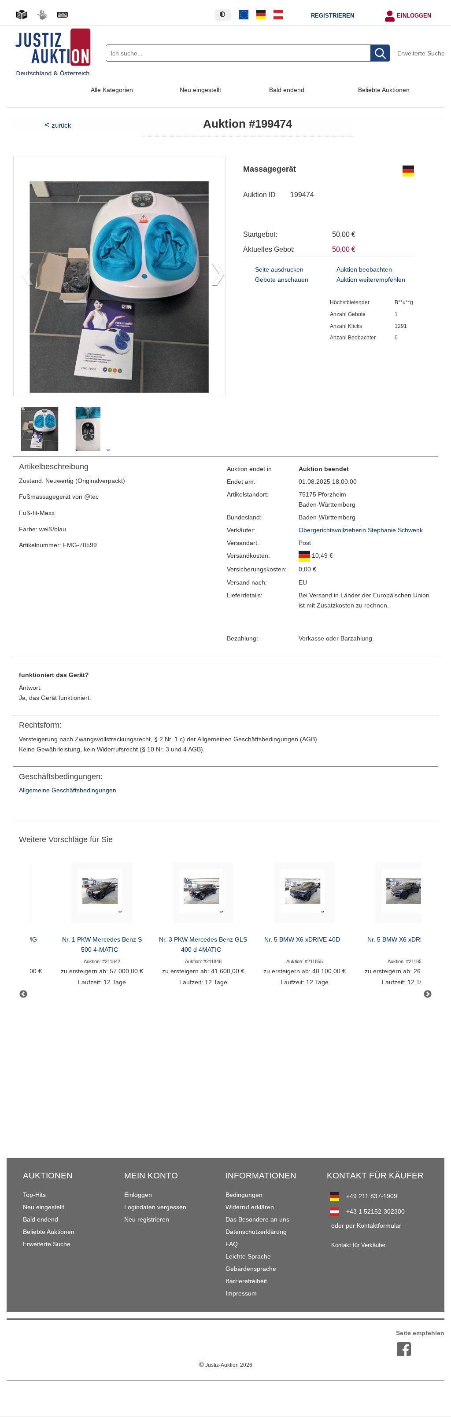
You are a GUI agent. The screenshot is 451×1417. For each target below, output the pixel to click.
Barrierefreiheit (246, 1281)
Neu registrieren (146, 1219)
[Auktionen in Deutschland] (261, 15)
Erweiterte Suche (421, 53)
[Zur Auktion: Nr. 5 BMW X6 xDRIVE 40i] (405, 895)
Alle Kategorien (112, 89)
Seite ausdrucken (279, 269)
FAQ (232, 1244)
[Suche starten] (380, 53)
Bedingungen (244, 1194)
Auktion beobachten (364, 269)
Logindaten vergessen (155, 1207)
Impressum (241, 1293)
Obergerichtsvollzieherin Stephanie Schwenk (361, 530)
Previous (23, 994)
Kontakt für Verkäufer (358, 1245)
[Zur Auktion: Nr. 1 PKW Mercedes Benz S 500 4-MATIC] (102, 895)
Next (427, 994)
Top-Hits (34, 1194)
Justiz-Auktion (225, 1365)
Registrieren (332, 16)
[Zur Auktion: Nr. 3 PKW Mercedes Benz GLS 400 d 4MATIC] (203, 895)
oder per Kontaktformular (366, 1225)
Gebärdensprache (251, 1268)
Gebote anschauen (281, 279)
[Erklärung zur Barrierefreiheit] (62, 15)
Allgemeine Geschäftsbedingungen (67, 790)
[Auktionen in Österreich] (278, 15)
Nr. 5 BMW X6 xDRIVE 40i (403, 939)
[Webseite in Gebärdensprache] (42, 15)
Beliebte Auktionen (384, 89)
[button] (215, 276)
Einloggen (414, 16)
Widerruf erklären (250, 1207)
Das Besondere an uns (257, 1219)
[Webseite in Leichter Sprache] (21, 15)
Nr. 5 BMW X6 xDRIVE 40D (302, 939)
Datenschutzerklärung (256, 1231)
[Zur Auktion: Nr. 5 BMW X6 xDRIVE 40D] (304, 895)
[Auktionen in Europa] (244, 15)
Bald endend (286, 89)
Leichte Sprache (248, 1256)
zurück (61, 125)
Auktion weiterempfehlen (370, 279)
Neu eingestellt (200, 89)
